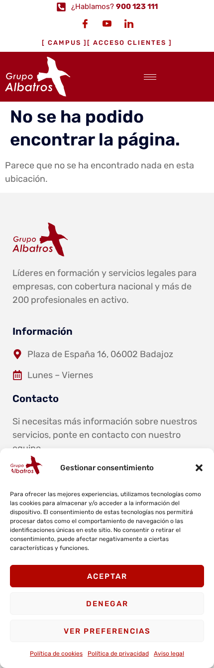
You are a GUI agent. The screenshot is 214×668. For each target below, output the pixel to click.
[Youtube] (107, 23)
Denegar (107, 603)
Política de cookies (56, 653)
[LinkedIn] (128, 23)
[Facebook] (85, 23)
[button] (199, 468)
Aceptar (107, 576)
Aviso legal (169, 653)
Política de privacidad (118, 653)
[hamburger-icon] (150, 77)
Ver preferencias (107, 631)
